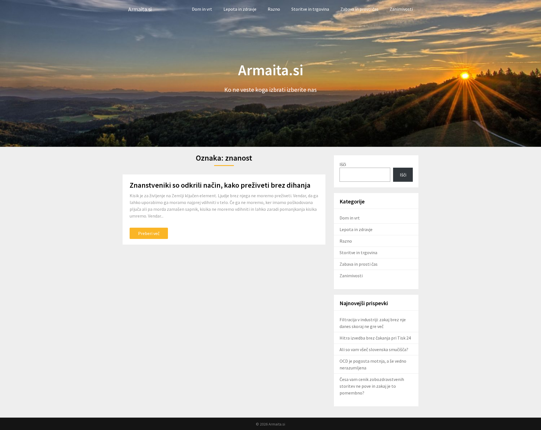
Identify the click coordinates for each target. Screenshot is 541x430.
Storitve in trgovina (310, 9)
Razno (274, 9)
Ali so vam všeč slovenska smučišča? (374, 349)
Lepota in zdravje (239, 9)
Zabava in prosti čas (359, 9)
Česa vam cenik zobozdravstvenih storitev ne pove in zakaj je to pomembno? (372, 386)
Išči (343, 164)
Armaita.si (140, 9)
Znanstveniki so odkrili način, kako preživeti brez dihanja (220, 185)
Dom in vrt (202, 9)
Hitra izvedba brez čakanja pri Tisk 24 (375, 338)
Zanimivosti (401, 9)
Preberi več (148, 233)
